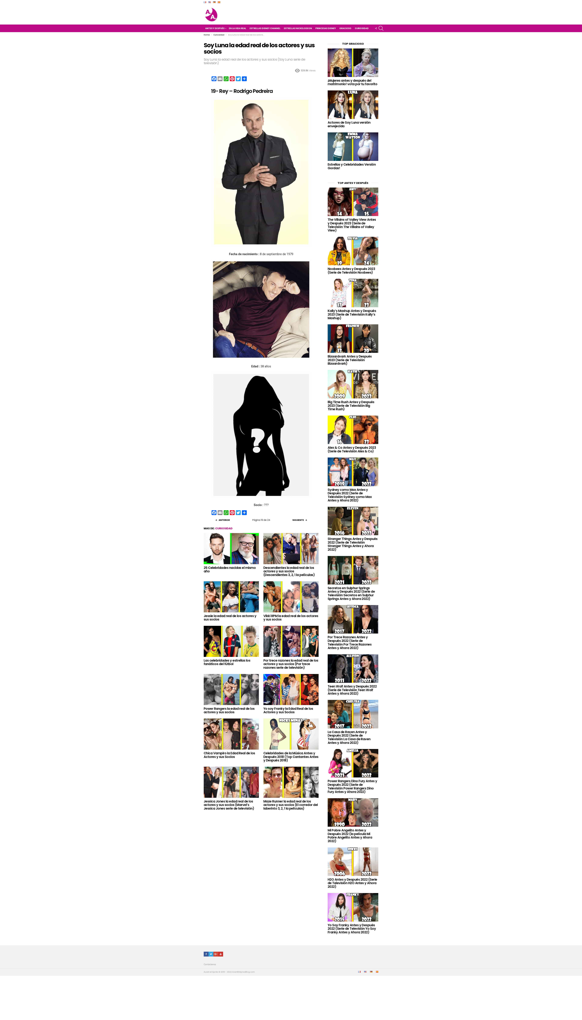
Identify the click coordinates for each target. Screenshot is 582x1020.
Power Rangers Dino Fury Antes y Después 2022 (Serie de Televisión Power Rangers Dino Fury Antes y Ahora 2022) (352, 786)
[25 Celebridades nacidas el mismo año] (231, 548)
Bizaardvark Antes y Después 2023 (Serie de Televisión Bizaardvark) (350, 360)
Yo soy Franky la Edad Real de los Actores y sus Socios (288, 710)
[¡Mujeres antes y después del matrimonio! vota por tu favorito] (353, 62)
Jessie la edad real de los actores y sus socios (230, 618)
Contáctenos (210, 964)
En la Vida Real (237, 28)
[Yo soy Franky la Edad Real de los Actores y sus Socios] (291, 689)
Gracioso (345, 28)
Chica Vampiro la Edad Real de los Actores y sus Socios (229, 755)
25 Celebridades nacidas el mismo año (230, 570)
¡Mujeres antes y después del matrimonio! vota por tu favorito (352, 82)
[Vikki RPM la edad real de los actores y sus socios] (291, 596)
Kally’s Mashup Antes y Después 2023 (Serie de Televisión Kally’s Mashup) (352, 314)
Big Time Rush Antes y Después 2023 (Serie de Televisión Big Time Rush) (351, 405)
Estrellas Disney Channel (265, 28)
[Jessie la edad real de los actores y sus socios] (231, 596)
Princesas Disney (325, 28)
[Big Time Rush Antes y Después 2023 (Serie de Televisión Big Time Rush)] (353, 384)
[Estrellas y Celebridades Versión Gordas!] (353, 146)
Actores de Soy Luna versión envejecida (349, 124)
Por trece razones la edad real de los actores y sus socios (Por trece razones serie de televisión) (290, 664)
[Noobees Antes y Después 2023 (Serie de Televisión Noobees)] (353, 251)
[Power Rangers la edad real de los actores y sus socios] (231, 689)
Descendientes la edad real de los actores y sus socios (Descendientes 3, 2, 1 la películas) (289, 571)
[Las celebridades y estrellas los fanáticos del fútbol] (231, 641)
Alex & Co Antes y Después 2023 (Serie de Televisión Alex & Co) (352, 449)
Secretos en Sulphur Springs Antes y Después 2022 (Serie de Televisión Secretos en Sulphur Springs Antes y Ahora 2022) (351, 593)
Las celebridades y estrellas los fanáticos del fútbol (227, 662)
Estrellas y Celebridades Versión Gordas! (352, 166)
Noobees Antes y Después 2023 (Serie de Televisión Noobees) (351, 271)
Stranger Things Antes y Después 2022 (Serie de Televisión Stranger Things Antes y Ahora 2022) (353, 544)
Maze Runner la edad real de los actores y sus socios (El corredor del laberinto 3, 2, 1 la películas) (290, 805)
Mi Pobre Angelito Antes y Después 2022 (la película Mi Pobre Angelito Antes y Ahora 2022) (350, 835)
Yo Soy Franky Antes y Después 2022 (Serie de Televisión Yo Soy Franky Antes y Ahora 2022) (352, 928)
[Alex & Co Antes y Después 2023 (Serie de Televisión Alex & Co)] (353, 430)
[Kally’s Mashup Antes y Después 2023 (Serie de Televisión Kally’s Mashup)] (353, 293)
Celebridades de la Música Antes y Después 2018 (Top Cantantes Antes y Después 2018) (290, 756)
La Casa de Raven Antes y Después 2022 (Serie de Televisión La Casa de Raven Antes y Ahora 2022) (349, 737)
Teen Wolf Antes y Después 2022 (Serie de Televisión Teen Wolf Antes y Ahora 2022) (352, 690)
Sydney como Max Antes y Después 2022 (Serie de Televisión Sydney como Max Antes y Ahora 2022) (350, 495)
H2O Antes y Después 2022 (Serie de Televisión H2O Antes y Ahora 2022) (352, 883)
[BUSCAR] (381, 28)
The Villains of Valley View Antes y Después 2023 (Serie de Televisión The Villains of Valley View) (352, 225)
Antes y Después (214, 28)
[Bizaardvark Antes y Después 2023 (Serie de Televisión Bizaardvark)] (353, 338)
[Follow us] (376, 28)
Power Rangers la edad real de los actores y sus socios (229, 710)
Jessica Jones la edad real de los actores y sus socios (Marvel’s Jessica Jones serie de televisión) (229, 805)
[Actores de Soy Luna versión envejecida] (353, 104)
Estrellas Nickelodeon (298, 28)
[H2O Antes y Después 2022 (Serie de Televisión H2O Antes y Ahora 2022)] (353, 861)
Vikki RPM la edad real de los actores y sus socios (290, 618)
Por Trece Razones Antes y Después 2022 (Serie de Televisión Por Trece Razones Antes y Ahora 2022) (349, 642)
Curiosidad (362, 28)
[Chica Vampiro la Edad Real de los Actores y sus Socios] (231, 734)
